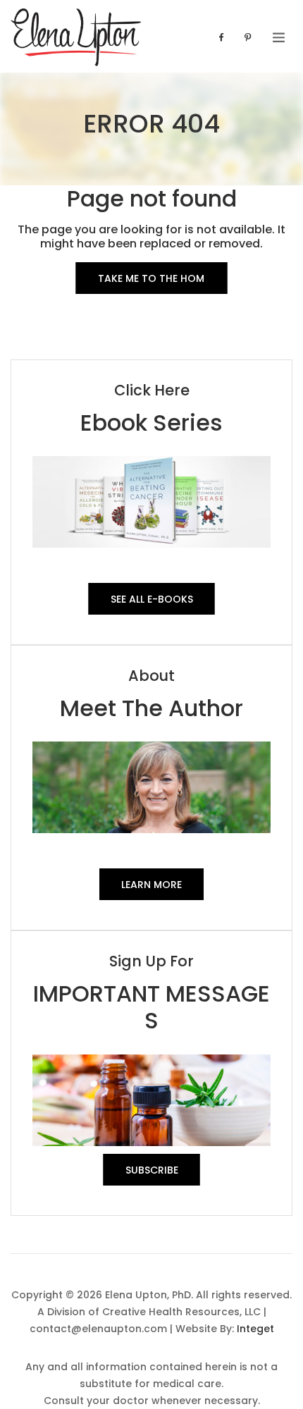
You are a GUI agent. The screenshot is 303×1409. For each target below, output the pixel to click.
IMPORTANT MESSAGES (151, 1007)
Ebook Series (151, 422)
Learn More (151, 885)
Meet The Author (151, 708)
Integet (255, 1329)
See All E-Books (152, 599)
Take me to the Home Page (151, 282)
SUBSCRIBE (151, 1170)
